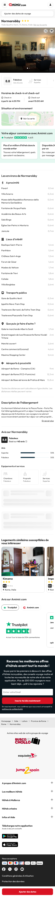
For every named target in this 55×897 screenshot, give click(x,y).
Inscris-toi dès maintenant (27, 700)
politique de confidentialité (12, 709)
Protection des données (13, 881)
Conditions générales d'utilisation (18, 875)
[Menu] (4, 4)
